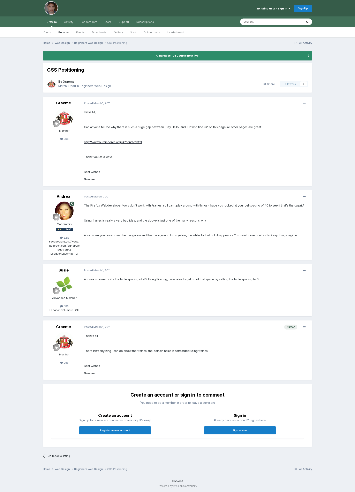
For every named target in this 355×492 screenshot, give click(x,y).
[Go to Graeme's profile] (51, 83)
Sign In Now (240, 430)
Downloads (99, 32)
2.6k (66, 237)
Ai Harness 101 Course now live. (177, 55)
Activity (68, 21)
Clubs (47, 32)
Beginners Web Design (95, 86)
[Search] (307, 22)
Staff (133, 32)
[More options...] (305, 103)
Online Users (152, 32)
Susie (64, 270)
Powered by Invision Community (177, 485)
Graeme (69, 81)
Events (80, 32)
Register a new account (115, 430)
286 (66, 138)
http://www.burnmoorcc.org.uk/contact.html (113, 142)
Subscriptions (145, 21)
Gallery (118, 32)
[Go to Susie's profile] (64, 284)
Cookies (177, 481)
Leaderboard (175, 32)
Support (124, 21)
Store (108, 21)
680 (66, 306)
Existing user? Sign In (272, 8)
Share (270, 84)
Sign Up (303, 8)
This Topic (291, 21)
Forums (63, 32)
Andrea (63, 196)
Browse (52, 21)
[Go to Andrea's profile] (64, 211)
